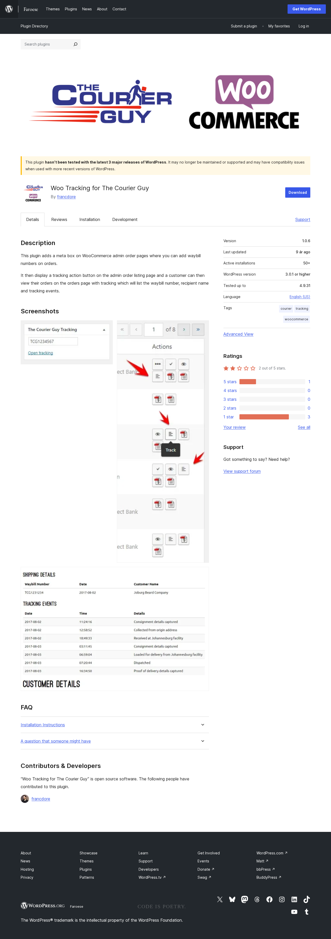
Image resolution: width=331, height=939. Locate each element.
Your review (234, 427)
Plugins (86, 869)
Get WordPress (306, 9)
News (25, 861)
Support (302, 219)
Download (298, 192)
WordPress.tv (152, 877)
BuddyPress (269, 877)
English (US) (300, 296)
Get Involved (209, 853)
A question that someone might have (56, 741)
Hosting (27, 869)
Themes (87, 861)
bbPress (266, 869)
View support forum (242, 471)
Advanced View (238, 334)
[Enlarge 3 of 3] (202, 573)
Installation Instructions (43, 724)
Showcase (88, 853)
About (26, 853)
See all (304, 427)
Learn (143, 853)
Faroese (76, 906)
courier (286, 308)
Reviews (59, 219)
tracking (302, 308)
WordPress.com (272, 853)
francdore (66, 196)
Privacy (27, 877)
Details (32, 219)
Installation (89, 219)
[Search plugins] (75, 44)
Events (203, 861)
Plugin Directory (34, 26)
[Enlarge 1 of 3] (105, 327)
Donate (206, 869)
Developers (149, 869)
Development (125, 219)
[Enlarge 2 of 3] (202, 327)
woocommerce (296, 319)
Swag (205, 877)
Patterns (87, 877)
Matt (263, 861)
